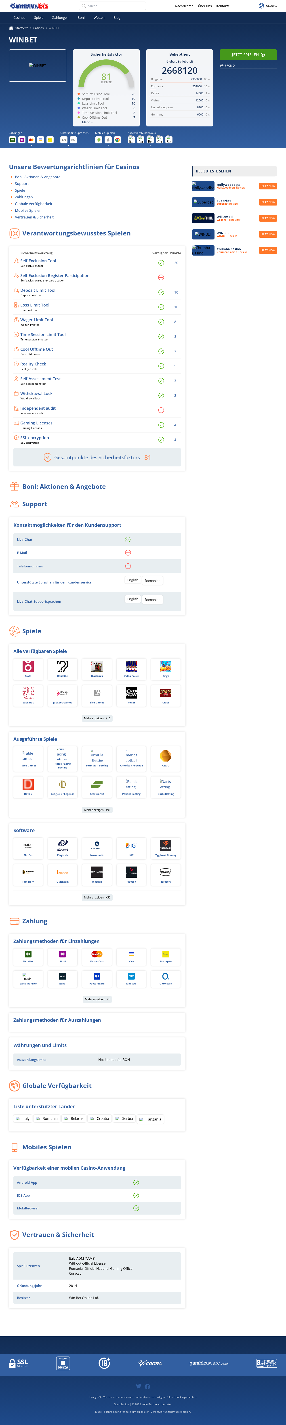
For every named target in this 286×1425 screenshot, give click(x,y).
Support (22, 183)
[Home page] (29, 6)
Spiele (38, 17)
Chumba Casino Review (232, 252)
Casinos (19, 17)
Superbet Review (227, 203)
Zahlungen (60, 17)
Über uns (205, 6)
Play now (268, 186)
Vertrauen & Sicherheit (34, 217)
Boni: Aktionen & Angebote (37, 176)
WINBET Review (227, 236)
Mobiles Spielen (28, 210)
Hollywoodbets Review (231, 187)
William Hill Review (228, 219)
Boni (81, 17)
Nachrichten (184, 6)
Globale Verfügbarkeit (33, 203)
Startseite (21, 28)
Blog (117, 17)
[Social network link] (138, 1385)
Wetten (99, 17)
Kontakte (223, 6)
